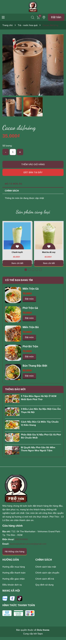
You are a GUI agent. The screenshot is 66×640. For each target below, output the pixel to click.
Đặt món (29, 298)
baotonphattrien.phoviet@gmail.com (28, 544)
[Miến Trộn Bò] (13, 334)
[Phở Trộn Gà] (13, 314)
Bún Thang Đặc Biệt (35, 365)
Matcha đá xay (48, 252)
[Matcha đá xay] (49, 236)
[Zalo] (5, 598)
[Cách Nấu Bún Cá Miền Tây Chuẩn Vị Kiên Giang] (12, 424)
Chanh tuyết (17, 252)
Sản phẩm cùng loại (33, 212)
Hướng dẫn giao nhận (13, 578)
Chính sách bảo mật (45, 566)
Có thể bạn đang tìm (19, 280)
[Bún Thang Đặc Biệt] (13, 372)
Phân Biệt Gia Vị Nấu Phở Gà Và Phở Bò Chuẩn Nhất (41, 436)
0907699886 (21, 539)
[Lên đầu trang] (59, 629)
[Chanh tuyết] (17, 236)
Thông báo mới (15, 389)
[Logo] (33, 6)
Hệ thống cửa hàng (14, 551)
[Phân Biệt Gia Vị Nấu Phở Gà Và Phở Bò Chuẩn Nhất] (12, 437)
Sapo (40, 633)
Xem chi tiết (17, 263)
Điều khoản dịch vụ (12, 584)
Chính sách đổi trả (44, 578)
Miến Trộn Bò (31, 327)
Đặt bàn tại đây (33, 172)
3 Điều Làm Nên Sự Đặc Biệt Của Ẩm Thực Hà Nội (41, 410)
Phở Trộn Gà (30, 308)
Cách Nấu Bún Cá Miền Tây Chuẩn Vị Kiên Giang (40, 423)
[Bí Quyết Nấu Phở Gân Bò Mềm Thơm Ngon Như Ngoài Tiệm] (12, 450)
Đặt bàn (56, 17)
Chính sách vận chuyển (47, 572)
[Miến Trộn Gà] (13, 295)
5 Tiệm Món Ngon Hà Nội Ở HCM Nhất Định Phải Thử (38, 398)
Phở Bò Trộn (30, 346)
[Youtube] (19, 598)
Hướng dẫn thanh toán (13, 572)
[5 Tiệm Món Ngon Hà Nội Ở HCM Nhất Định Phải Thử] (12, 398)
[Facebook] (12, 598)
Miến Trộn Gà (31, 288)
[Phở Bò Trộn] (13, 353)
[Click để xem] (33, 65)
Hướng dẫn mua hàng (13, 566)
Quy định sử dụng (44, 584)
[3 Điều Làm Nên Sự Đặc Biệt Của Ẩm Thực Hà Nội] (12, 411)
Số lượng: (7, 145)
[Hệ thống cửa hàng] (43, 17)
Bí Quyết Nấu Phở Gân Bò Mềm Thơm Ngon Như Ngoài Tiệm (38, 449)
